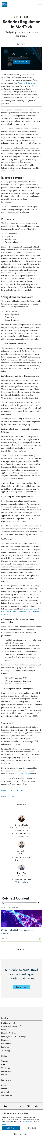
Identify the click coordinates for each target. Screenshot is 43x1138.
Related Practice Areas (12, 790)
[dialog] (21, 1124)
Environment (26, 773)
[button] (21, 1134)
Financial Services (8, 1033)
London (4, 1088)
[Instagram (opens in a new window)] (29, 1106)
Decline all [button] (31, 1128)
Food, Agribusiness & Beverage (13, 1036)
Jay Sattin (21, 851)
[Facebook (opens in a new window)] (13, 1106)
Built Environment (8, 1023)
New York (5, 1092)
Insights (15, 17)
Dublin (3, 1085)
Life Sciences (6, 1043)
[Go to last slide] (3, 903)
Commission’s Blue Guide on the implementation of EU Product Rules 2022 (21, 611)
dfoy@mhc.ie (22, 882)
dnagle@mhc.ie (22, 836)
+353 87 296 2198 (22, 834)
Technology (5, 1050)
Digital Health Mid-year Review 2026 (17, 931)
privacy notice (27, 1121)
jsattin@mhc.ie (22, 860)
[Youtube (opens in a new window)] (37, 1106)
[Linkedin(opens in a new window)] (6, 1106)
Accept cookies (21, 62)
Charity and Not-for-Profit (11, 1026)
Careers (4, 1061)
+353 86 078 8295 (22, 857)
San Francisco (6, 1095)
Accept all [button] (11, 1128)
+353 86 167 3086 (22, 879)
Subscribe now (21, 987)
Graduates (5, 1068)
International (6, 1071)
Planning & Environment (28, 83)
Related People (8, 796)
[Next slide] (38, 903)
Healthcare (5, 1040)
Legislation (5, 1074)
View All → (19, 949)
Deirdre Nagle (21, 825)
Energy (4, 1029)
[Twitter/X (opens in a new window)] (21, 1106)
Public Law (5, 1047)
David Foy (21, 873)
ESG (16, 773)
